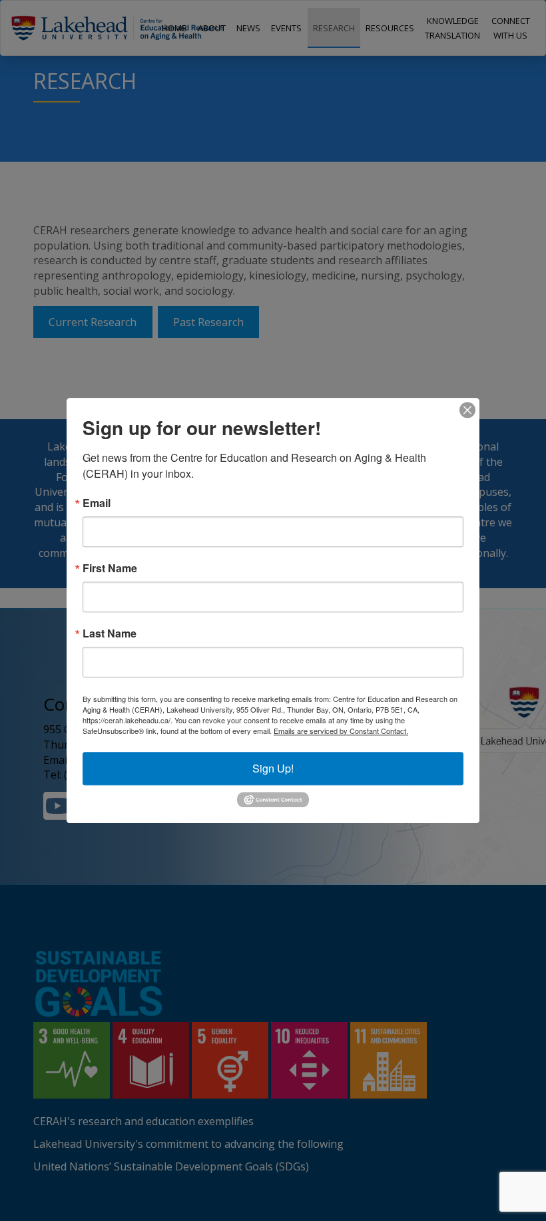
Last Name (109, 633)
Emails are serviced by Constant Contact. (341, 730)
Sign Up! (273, 768)
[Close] (467, 410)
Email (97, 503)
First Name (110, 568)
